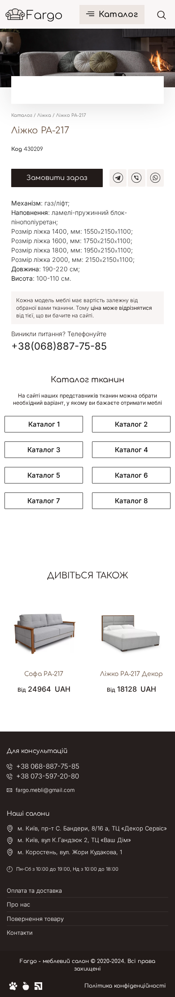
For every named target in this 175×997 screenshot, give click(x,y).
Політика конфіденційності (125, 986)
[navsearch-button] (161, 14)
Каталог (118, 14)
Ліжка (44, 115)
